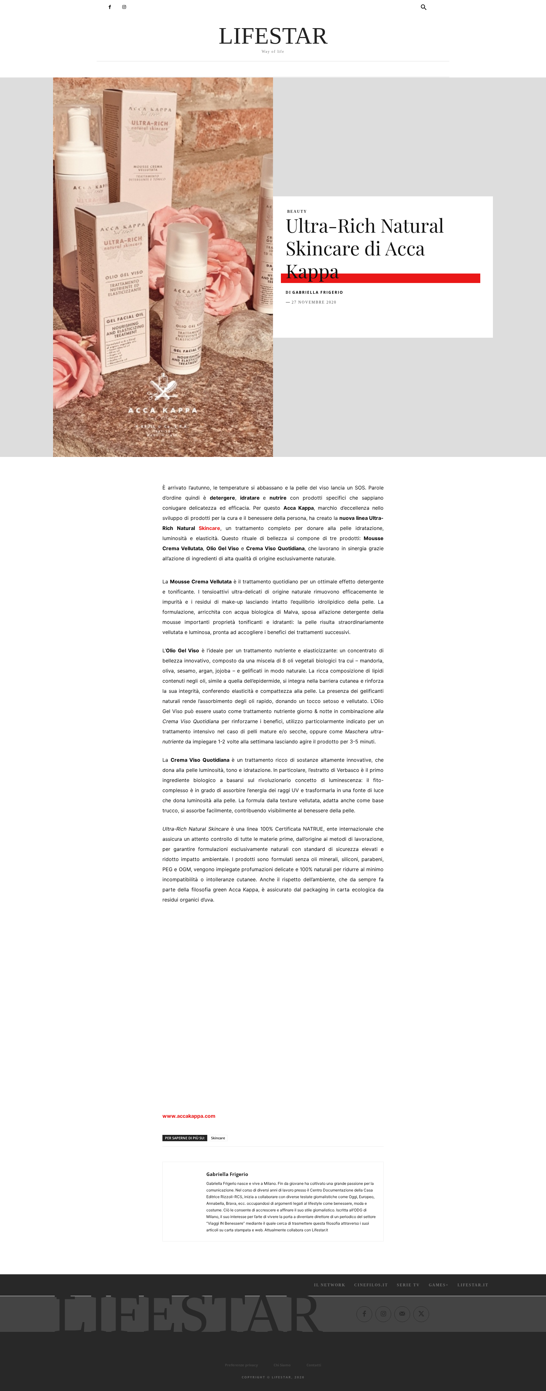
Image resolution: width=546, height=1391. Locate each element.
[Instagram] (124, 7)
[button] (423, 7)
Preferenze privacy (241, 1365)
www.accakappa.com (188, 1116)
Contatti (313, 1365)
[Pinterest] (321, 318)
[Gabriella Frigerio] (184, 1201)
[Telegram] (379, 318)
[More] (394, 318)
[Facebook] (109, 7)
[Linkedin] (350, 318)
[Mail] (402, 1314)
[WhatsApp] (335, 318)
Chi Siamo (282, 1365)
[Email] (364, 318)
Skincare (209, 528)
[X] (306, 318)
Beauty (297, 211)
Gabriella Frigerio (317, 292)
